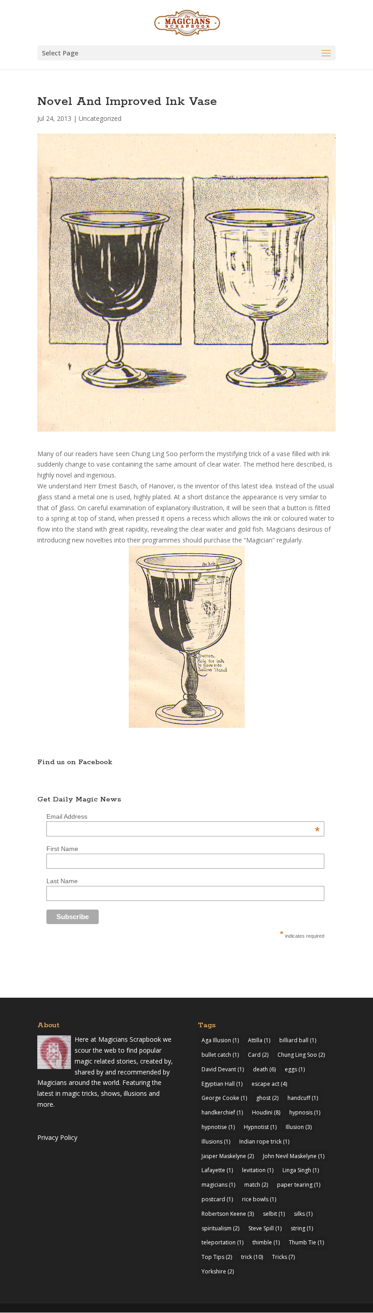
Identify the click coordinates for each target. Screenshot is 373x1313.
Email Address (183, 816)
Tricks (283, 1257)
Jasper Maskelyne (228, 1156)
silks (303, 1214)
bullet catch (220, 1055)
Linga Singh (300, 1170)
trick (252, 1257)
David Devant (223, 1069)
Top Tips (217, 1257)
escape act (269, 1084)
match (256, 1185)
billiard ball (297, 1040)
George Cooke (224, 1098)
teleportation (222, 1242)
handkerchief (222, 1112)
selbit (274, 1214)
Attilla (259, 1040)
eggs (295, 1069)
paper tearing (298, 1185)
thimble (266, 1242)
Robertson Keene (228, 1214)
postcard (217, 1199)
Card (258, 1055)
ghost (267, 1098)
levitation (257, 1170)
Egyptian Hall (222, 1084)
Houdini (266, 1112)
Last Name (62, 881)
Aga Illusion (220, 1040)
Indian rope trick (264, 1141)
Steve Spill (265, 1228)
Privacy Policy (57, 1137)
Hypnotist (260, 1127)
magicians (218, 1185)
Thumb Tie (306, 1242)
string (302, 1228)
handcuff (302, 1098)
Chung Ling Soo (301, 1055)
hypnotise (218, 1127)
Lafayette (217, 1170)
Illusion (299, 1127)
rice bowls (259, 1199)
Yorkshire (218, 1271)
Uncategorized (100, 118)
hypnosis (304, 1112)
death (264, 1069)
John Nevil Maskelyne (293, 1156)
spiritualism (220, 1228)
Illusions (216, 1141)
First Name (62, 848)
